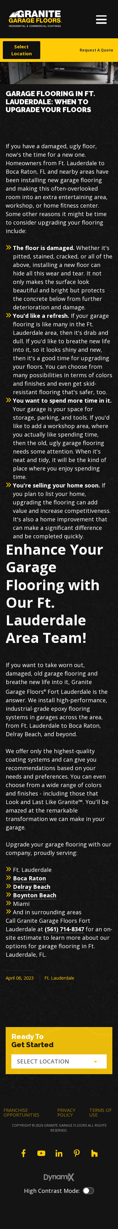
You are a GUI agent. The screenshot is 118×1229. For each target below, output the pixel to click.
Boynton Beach (34, 895)
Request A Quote (96, 50)
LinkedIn (59, 1153)
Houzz (94, 1153)
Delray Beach (31, 886)
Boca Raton (29, 878)
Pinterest (77, 1153)
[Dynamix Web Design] (59, 1177)
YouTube (41, 1153)
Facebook (23, 1153)
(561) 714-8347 (64, 929)
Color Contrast (88, 1190)
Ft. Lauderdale (59, 978)
